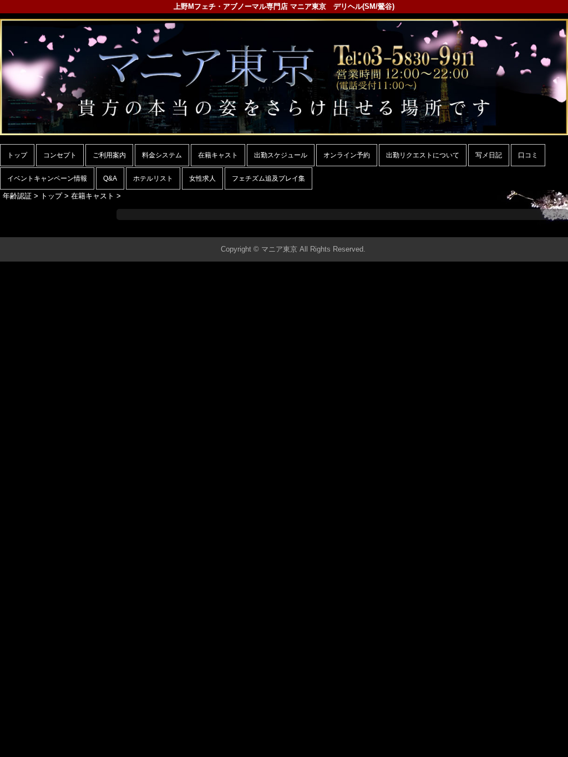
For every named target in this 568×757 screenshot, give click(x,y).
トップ (17, 155)
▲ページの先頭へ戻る (526, 227)
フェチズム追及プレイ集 (268, 178)
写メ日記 (488, 155)
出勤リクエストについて (422, 155)
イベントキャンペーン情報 (47, 178)
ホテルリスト (153, 178)
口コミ (528, 155)
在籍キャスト (218, 155)
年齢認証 (17, 196)
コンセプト (60, 155)
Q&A (110, 178)
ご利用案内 (109, 155)
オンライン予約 (346, 155)
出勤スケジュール (280, 155)
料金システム (162, 155)
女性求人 (202, 178)
